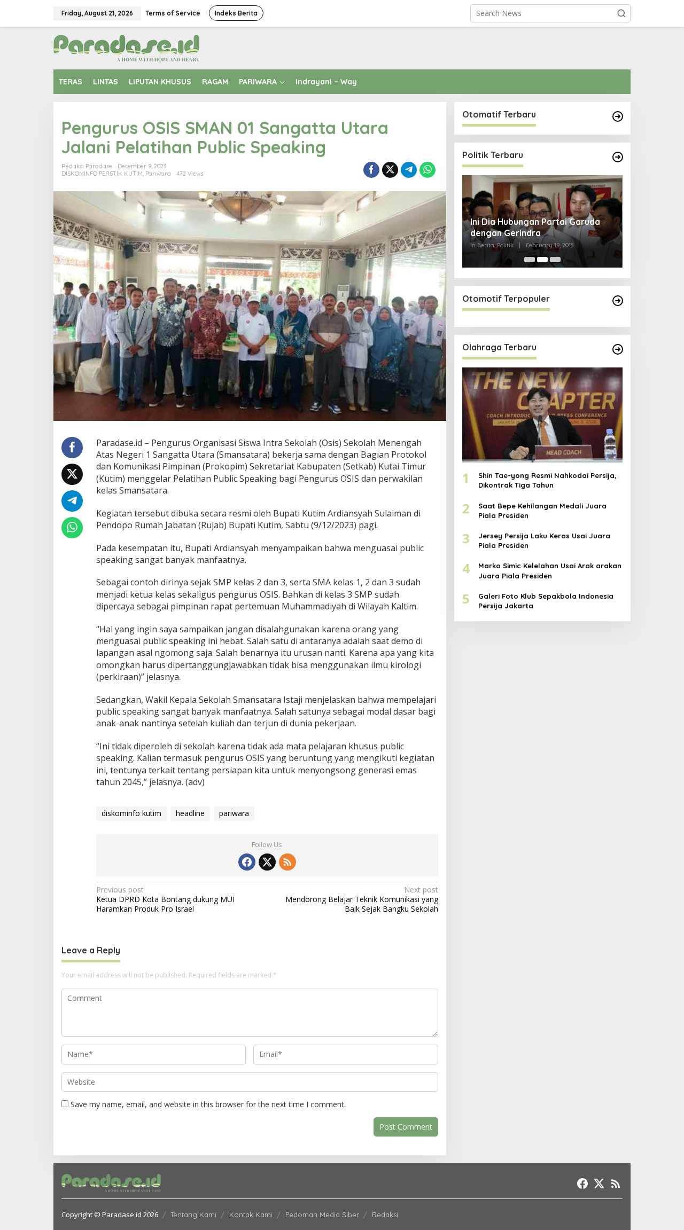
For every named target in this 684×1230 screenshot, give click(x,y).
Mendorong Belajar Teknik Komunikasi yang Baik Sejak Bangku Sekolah (361, 899)
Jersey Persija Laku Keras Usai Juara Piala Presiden (544, 540)
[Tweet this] (390, 170)
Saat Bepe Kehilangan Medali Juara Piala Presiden (542, 511)
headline (190, 813)
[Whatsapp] (427, 170)
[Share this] (371, 170)
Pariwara (158, 173)
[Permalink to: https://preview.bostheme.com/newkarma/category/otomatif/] (617, 116)
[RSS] (287, 862)
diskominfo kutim (131, 813)
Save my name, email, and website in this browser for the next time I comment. (208, 1104)
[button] (621, 13)
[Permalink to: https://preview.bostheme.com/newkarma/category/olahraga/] (617, 349)
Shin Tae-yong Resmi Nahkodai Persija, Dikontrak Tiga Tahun (547, 481)
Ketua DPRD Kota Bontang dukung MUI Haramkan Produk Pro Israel (165, 899)
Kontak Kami (251, 1214)
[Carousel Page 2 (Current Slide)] (542, 259)
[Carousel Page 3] (555, 259)
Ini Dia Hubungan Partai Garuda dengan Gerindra (535, 227)
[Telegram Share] (409, 170)
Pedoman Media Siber (322, 1214)
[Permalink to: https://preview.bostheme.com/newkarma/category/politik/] (617, 157)
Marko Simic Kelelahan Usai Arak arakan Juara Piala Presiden (549, 571)
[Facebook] (246, 862)
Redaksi (385, 1214)
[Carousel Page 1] (529, 259)
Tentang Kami (193, 1214)
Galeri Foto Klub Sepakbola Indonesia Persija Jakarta (545, 601)
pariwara (234, 813)
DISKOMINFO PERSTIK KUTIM (102, 173)
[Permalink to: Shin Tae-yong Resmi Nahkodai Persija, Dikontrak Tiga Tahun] (542, 415)
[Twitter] (267, 862)
